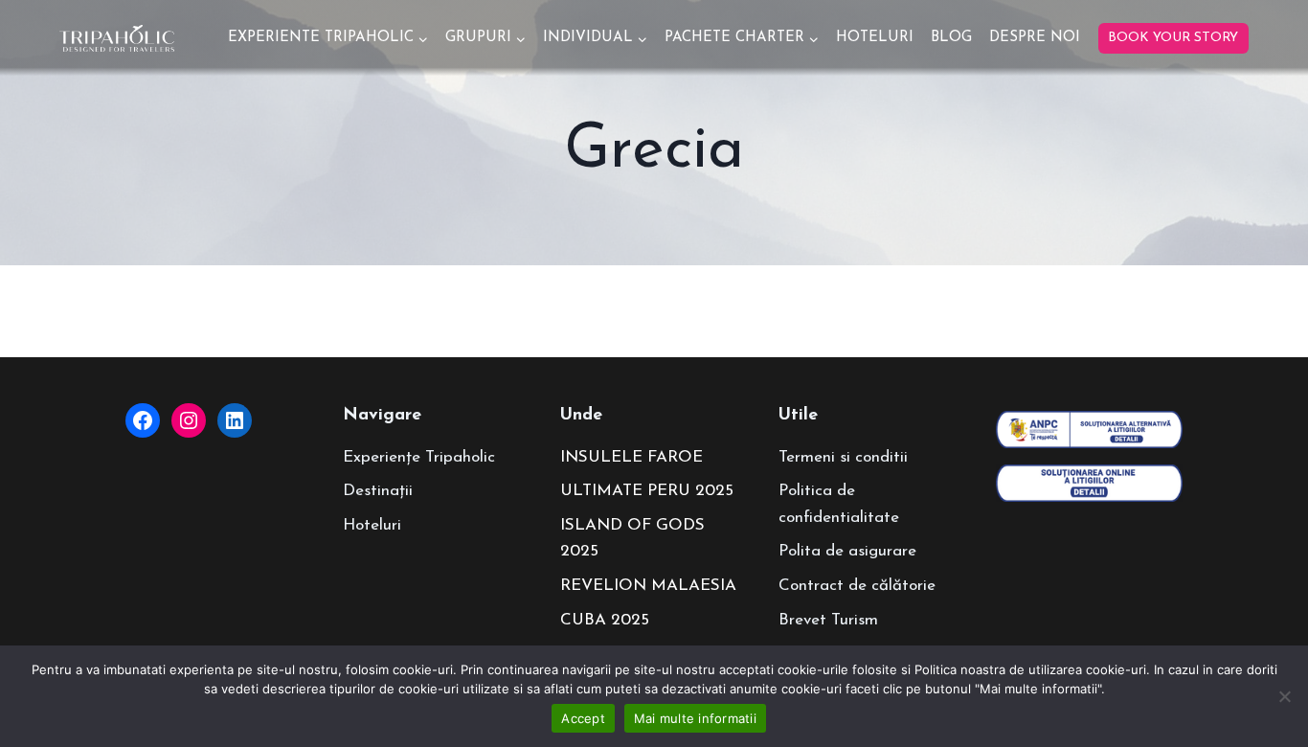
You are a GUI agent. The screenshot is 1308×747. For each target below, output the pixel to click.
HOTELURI (874, 38)
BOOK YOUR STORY (1173, 38)
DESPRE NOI (1034, 38)
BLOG (951, 38)
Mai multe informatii (695, 718)
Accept (583, 718)
